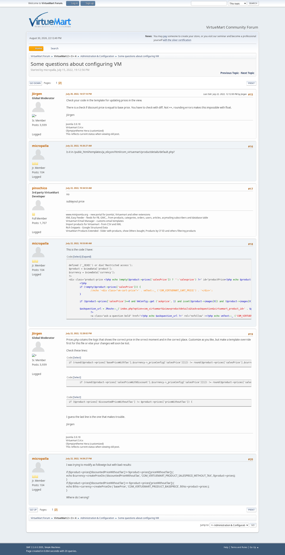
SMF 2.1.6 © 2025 (34, 547)
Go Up (33, 509)
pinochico (39, 188)
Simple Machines (52, 547)
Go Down (35, 83)
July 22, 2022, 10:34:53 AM (79, 187)
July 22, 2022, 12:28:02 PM (79, 333)
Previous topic (229, 73)
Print (251, 83)
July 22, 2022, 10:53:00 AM (79, 243)
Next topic (247, 73)
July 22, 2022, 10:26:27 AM (79, 145)
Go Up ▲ (254, 547)
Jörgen (37, 94)
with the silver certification (177, 40)
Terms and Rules (239, 547)
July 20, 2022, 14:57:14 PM (79, 93)
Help (226, 547)
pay (165, 36)
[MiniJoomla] (33, 227)
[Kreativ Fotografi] (33, 129)
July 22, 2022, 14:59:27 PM (79, 458)
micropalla (40, 146)
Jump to (204, 524)
